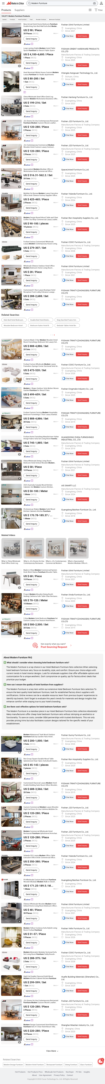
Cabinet (4, 19)
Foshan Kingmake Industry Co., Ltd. (77, 388)
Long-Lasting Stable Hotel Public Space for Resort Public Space (39, 49)
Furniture (12, 19)
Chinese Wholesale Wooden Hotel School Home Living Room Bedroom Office (40, 905)
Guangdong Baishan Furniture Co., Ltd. (78, 509)
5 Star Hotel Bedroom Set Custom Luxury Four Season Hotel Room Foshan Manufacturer (40, 619)
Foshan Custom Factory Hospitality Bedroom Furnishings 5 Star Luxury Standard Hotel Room (40, 413)
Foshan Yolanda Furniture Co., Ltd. (76, 193)
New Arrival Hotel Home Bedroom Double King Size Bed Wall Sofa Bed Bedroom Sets (40, 25)
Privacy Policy (59, 1075)
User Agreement (45, 1075)
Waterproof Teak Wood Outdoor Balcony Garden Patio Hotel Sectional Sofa (39, 736)
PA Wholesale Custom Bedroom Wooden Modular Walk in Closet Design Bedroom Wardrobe (39, 881)
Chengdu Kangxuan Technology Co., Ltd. (79, 73)
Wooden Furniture (41, 19)
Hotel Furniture (22, 19)
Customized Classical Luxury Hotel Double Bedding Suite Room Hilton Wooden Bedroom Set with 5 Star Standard (40, 784)
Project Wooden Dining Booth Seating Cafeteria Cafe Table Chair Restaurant (41, 595)
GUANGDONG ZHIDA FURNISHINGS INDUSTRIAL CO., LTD (77, 438)
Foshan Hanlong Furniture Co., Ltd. (77, 97)
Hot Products (20, 1072)
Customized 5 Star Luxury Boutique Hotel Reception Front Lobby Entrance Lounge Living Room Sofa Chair (39, 291)
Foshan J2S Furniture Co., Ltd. (75, 121)
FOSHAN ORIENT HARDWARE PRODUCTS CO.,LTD (80, 50)
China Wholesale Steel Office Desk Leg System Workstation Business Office (40, 98)
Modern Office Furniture (39, 325)
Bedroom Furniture (44, 320)
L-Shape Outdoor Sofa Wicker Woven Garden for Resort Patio (41, 389)
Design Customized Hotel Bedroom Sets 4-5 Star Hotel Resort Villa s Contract (40, 1026)
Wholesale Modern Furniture (69, 320)
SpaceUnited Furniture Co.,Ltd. (75, 169)
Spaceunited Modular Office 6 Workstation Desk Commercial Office (38, 170)
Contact (70, 1075)
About (34, 1075)
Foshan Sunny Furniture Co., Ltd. (76, 735)
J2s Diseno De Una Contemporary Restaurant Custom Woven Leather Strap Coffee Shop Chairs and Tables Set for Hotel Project (40, 122)
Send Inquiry (31, 38)
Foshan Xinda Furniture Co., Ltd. (75, 594)
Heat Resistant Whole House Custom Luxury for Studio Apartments (41, 73)
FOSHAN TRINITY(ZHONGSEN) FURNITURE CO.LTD (80, 291)
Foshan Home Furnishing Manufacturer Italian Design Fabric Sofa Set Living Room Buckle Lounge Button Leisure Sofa (41, 438)
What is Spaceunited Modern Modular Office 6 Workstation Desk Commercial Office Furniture (77, 562)
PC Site (79, 1072)
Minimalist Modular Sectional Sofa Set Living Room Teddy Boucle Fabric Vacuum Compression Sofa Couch (40, 953)
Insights (87, 1072)
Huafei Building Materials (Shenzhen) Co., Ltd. (80, 978)
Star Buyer (70, 1072)
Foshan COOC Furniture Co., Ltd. (76, 242)
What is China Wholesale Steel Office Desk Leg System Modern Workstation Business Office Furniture (10, 562)
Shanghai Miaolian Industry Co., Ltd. (77, 1025)
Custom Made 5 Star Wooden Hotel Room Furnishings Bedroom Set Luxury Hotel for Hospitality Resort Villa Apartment (40, 341)
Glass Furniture (86, 1064)
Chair (31, 19)
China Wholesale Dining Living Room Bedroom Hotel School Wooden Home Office (39, 462)
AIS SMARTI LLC (68, 485)
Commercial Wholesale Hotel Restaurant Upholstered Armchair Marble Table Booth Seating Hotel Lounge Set (41, 832)
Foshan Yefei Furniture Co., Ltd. (75, 928)
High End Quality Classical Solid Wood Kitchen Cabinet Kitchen (39, 977)
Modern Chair (26, 320)
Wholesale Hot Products (54, 1072)
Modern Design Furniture (13, 1064)
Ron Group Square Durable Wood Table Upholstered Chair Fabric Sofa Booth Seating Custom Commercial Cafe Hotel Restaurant (40, 760)
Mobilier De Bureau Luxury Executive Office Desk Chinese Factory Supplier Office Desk (40, 194)
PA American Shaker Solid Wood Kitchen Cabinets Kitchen (39, 510)
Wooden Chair (9, 320)
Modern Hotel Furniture (35, 1064)
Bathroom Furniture (54, 19)
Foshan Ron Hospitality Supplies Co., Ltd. (79, 218)
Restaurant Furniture (54, 1064)
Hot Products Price (35, 1072)
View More (51, 1050)
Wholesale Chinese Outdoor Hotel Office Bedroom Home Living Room (39, 267)
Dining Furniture (71, 1064)
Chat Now (69, 36)
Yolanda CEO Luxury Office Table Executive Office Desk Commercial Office (39, 856)
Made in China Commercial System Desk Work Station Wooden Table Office (40, 571)
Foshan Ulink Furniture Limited (75, 24)
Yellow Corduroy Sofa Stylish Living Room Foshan (40, 929)
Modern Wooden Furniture (14, 325)
